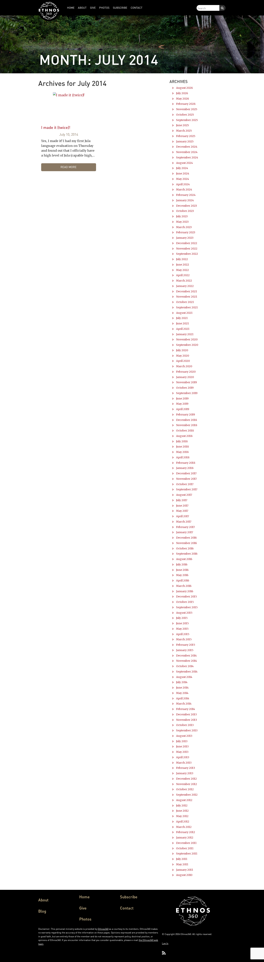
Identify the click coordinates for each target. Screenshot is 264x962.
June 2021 (182, 323)
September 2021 (187, 307)
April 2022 (183, 275)
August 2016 (184, 559)
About (43, 899)
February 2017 (185, 527)
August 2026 (184, 88)
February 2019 (185, 414)
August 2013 (184, 736)
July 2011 (181, 859)
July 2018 (182, 441)
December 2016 (186, 537)
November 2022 (186, 248)
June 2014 (182, 687)
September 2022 (187, 254)
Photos (85, 918)
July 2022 (182, 259)
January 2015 (184, 650)
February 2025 (185, 136)
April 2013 (182, 757)
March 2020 (184, 366)
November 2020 (187, 339)
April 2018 (182, 457)
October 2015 (185, 602)
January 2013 (184, 773)
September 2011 (186, 853)
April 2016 (182, 580)
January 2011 (184, 869)
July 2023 (182, 216)
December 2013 (186, 714)
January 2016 (184, 591)
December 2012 (186, 778)
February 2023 (185, 232)
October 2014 (185, 666)
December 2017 (186, 473)
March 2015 (184, 639)
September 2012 (187, 794)
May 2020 (182, 355)
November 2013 (186, 720)
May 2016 (182, 575)
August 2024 (184, 163)
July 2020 (182, 350)
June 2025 (182, 125)
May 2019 (182, 403)
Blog (42, 911)
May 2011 (182, 864)
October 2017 (184, 484)
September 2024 (187, 157)
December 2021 (186, 291)
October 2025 (185, 114)
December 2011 (186, 843)
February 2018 (185, 463)
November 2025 (186, 109)
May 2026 (182, 98)
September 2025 (187, 120)
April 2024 (183, 184)
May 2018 (182, 452)
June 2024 (182, 173)
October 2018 (185, 430)
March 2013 (184, 762)
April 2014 (182, 698)
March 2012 (184, 827)
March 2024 (184, 189)
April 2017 (182, 516)
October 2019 (185, 387)
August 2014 (184, 677)
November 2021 (186, 296)
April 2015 (182, 634)
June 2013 (182, 746)
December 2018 (186, 420)
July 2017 (181, 500)
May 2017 (182, 511)
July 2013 (181, 741)
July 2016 (181, 564)
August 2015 (184, 612)
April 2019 (182, 409)
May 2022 (182, 270)
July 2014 (181, 682)
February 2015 (185, 644)
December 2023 (186, 205)
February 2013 (185, 768)
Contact (127, 907)
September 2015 (187, 607)
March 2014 (184, 703)
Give (83, 907)
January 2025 (185, 141)
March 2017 (183, 521)
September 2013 (187, 730)
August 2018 (184, 436)
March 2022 (184, 280)
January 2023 (184, 237)
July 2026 (182, 93)
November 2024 (187, 152)
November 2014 (186, 660)
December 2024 (186, 146)
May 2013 (182, 752)
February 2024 (186, 195)
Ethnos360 (103, 928)
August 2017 (184, 495)
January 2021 (184, 334)
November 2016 (186, 543)
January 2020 (185, 377)
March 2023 (184, 227)
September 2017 (186, 489)
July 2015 (182, 618)
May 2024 (182, 179)
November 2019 (186, 382)
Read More (68, 167)
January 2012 (184, 837)
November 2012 (186, 784)
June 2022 (182, 264)
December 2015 (186, 596)
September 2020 (187, 345)
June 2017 (182, 505)
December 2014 (186, 655)
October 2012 (185, 789)
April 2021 (182, 329)
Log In (165, 943)
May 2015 (182, 628)
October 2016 (185, 548)
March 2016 (184, 586)
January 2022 (185, 286)
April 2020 (183, 361)
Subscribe (128, 896)
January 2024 (185, 200)
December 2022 (186, 243)
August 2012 (184, 800)
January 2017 (184, 532)
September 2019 (187, 393)
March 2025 (184, 130)
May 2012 (182, 816)
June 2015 (182, 623)
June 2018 (182, 446)
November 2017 (186, 479)
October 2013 (185, 725)
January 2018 (184, 468)
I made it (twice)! (55, 127)
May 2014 (182, 693)
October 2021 (185, 302)
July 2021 (182, 318)
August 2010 (184, 875)
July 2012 (181, 805)
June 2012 (182, 810)
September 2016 (187, 553)
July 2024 (182, 168)
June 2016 (182, 570)
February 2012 (185, 832)
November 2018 (186, 425)
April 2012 (182, 821)
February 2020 (186, 371)
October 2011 (184, 848)
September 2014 (187, 671)
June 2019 (182, 398)
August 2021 (184, 313)
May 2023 (182, 221)
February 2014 (185, 709)
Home (84, 896)
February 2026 (186, 104)
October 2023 (185, 211)
